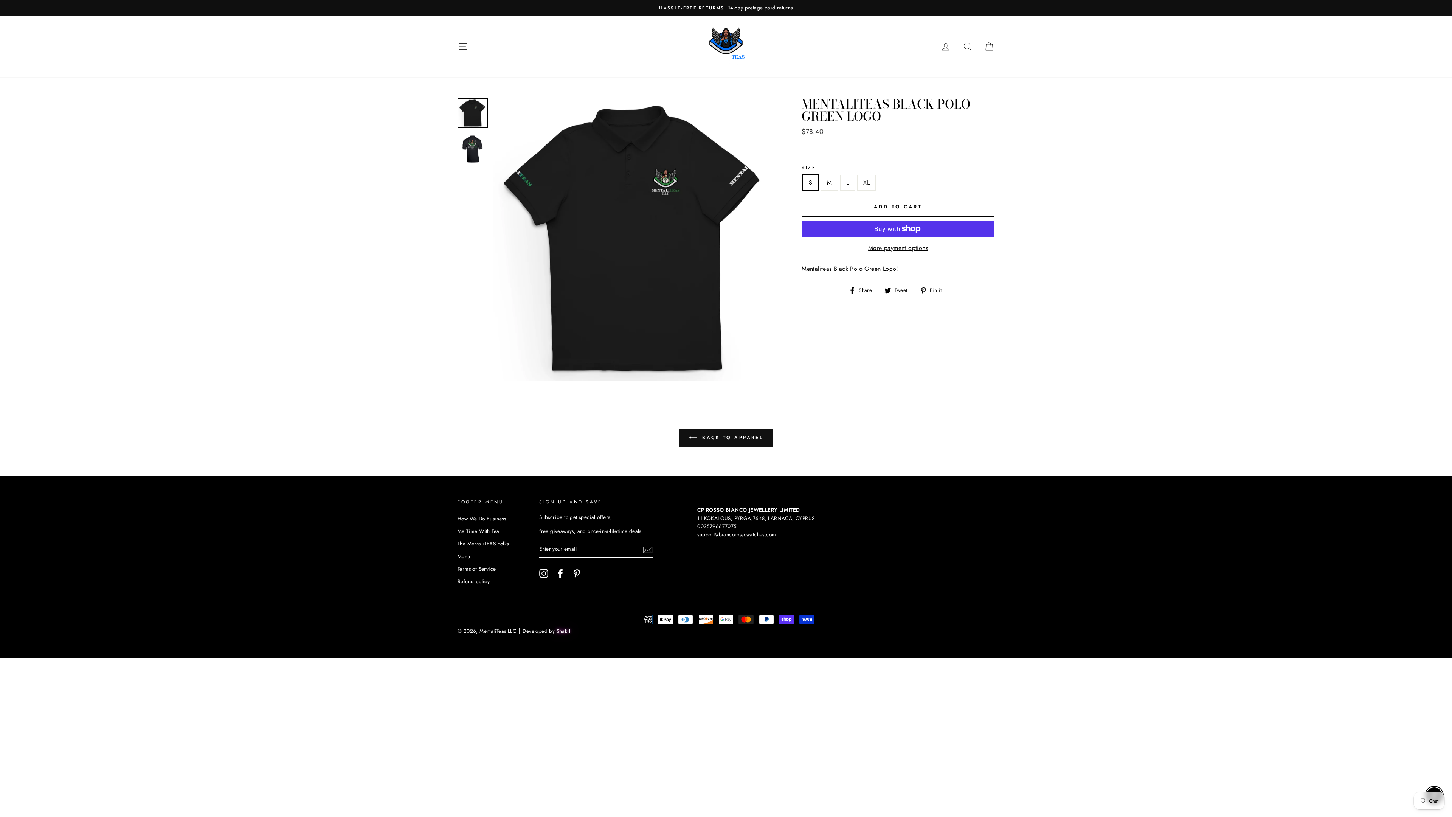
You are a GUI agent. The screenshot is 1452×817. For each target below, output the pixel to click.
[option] (726, 8)
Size (809, 167)
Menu (464, 556)
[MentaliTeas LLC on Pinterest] (576, 573)
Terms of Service (477, 569)
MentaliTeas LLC (497, 631)
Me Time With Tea (478, 531)
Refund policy (474, 581)
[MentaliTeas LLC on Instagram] (543, 573)
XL (866, 182)
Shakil (563, 631)
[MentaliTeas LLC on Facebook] (560, 573)
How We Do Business (482, 518)
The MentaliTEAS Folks (483, 543)
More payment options (898, 248)
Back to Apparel (731, 437)
